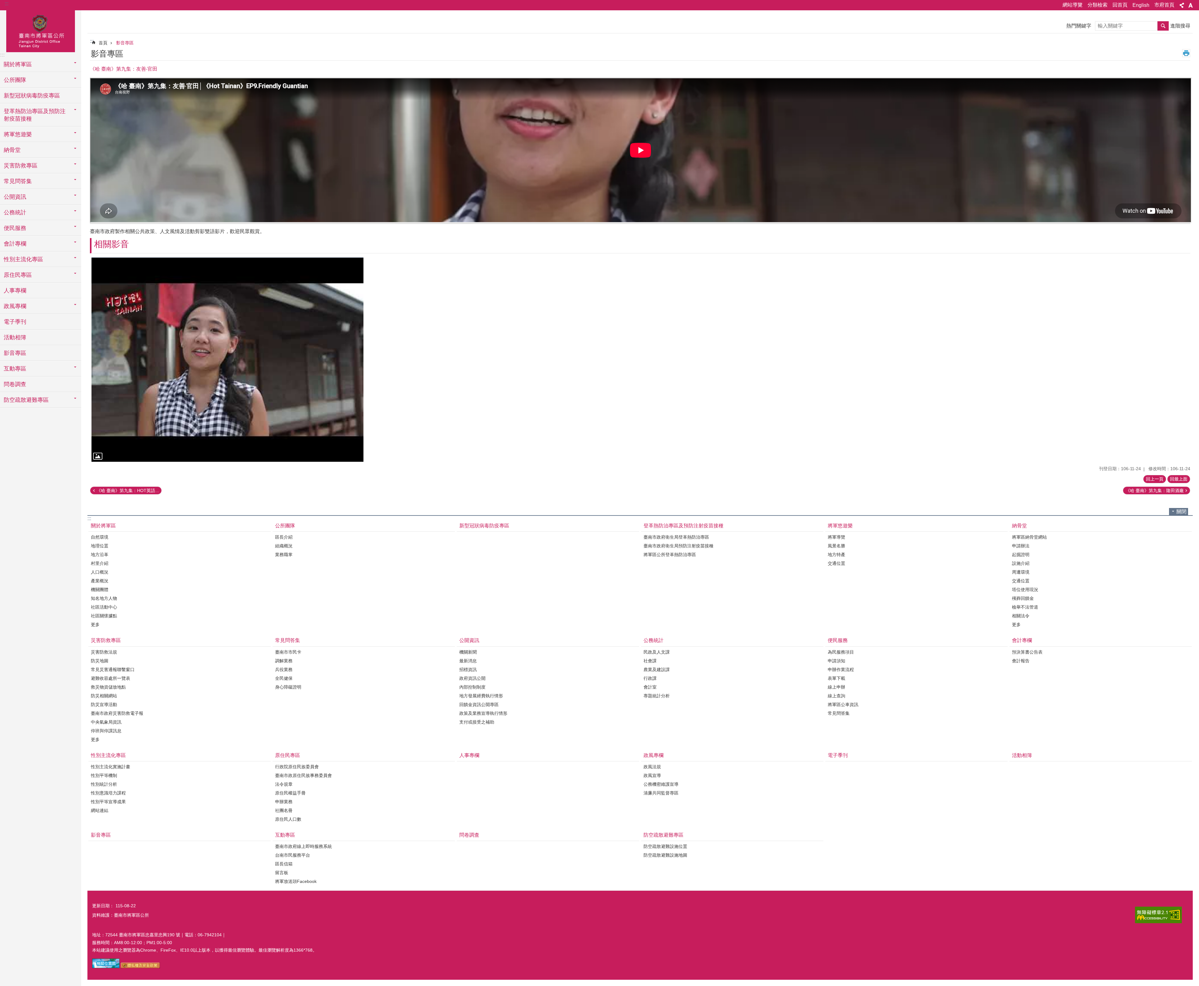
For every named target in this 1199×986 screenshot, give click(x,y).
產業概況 (99, 580)
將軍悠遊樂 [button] (18, 134)
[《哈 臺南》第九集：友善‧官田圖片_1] (106, 966)
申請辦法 (1020, 545)
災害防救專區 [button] (20, 165)
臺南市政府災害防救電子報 (117, 713)
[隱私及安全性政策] (140, 966)
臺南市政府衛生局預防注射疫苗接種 (678, 545)
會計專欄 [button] (15, 244)
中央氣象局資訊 (106, 722)
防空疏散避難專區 (663, 835)
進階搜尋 (1180, 25)
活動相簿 (15, 337)
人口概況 (99, 572)
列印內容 (1186, 53)
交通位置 (836, 563)
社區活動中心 (104, 607)
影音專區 (15, 353)
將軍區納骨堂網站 (1029, 537)
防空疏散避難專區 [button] (26, 400)
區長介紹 (284, 537)
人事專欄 (15, 290)
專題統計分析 (657, 695)
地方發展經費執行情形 (481, 695)
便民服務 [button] (15, 228)
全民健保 (284, 678)
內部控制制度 (472, 687)
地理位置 (99, 545)
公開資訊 (469, 640)
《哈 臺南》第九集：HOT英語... (127, 490)
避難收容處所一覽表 (110, 678)
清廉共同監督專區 (661, 792)
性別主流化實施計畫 (110, 766)
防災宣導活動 (104, 704)
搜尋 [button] (1163, 26)
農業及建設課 (657, 669)
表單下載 (836, 678)
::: (6, 3)
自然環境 (99, 537)
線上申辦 (836, 687)
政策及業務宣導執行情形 (483, 713)
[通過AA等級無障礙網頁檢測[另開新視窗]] (1158, 915)
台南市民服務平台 (292, 855)
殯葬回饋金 (1023, 598)
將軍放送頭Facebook (296, 881)
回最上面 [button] (1178, 478)
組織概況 (284, 545)
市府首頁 (1164, 4)
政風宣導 (652, 775)
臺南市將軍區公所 (40, 30)
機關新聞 (468, 652)
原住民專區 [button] (18, 275)
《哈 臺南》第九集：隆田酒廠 (1155, 490)
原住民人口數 (288, 819)
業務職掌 (284, 554)
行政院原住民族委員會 (297, 766)
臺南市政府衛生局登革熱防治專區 (676, 537)
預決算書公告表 (1027, 652)
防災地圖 (99, 660)
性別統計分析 (104, 784)
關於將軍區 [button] (18, 64)
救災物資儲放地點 (108, 687)
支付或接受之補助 (476, 722)
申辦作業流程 (841, 669)
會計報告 (1020, 660)
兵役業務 (284, 669)
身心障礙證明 (288, 687)
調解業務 (284, 660)
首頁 (103, 42)
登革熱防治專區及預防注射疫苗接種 (683, 525)
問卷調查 (15, 384)
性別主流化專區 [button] (23, 259)
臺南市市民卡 (288, 652)
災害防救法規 (104, 652)
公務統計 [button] (15, 212)
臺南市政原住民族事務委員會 (303, 775)
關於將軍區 (103, 525)
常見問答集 (287, 640)
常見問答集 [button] (18, 181)
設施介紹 (1020, 563)
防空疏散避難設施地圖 (665, 855)
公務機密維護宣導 (661, 784)
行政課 (650, 678)
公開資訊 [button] (15, 197)
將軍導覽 (836, 537)
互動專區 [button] (15, 369)
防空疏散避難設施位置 (665, 846)
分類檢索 (1098, 4)
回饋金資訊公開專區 (479, 704)
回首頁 (1120, 4)
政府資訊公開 (472, 678)
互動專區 (285, 835)
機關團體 (99, 589)
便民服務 (838, 640)
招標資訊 (468, 669)
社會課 (650, 660)
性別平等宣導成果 (108, 801)
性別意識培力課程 (108, 792)
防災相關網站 (104, 695)
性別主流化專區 (108, 755)
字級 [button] (1190, 5)
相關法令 (1020, 615)
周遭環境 (1020, 572)
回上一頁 (1154, 478)
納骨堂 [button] (12, 150)
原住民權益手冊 (290, 792)
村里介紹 (99, 563)
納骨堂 (1019, 525)
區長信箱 (284, 863)
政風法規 (652, 766)
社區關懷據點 (104, 615)
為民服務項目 (841, 652)
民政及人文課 (657, 652)
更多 (95, 624)
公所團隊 (285, 525)
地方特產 (836, 554)
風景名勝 (836, 545)
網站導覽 (1073, 4)
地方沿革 (99, 554)
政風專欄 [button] (15, 306)
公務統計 (654, 640)
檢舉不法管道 (1025, 607)
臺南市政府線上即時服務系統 (303, 846)
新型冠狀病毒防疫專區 (32, 95)
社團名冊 (284, 810)
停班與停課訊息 (106, 730)
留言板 (281, 872)
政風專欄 (654, 755)
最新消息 (468, 660)
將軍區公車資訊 (843, 704)
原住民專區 (287, 755)
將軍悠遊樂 (840, 525)
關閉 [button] (1182, 511)
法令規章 (284, 784)
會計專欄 (1022, 640)
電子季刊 (15, 322)
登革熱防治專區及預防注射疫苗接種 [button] (35, 115)
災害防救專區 (106, 640)
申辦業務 (284, 801)
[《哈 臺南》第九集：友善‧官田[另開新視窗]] (227, 359)
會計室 (650, 687)
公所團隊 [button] (15, 80)
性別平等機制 (104, 775)
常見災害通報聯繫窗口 (113, 669)
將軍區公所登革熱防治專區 (670, 554)
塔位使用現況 (1025, 589)
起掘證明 (1020, 554)
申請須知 (836, 660)
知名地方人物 (104, 598)
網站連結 (99, 810)
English (1140, 5)
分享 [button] (1182, 5)
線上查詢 (836, 695)
